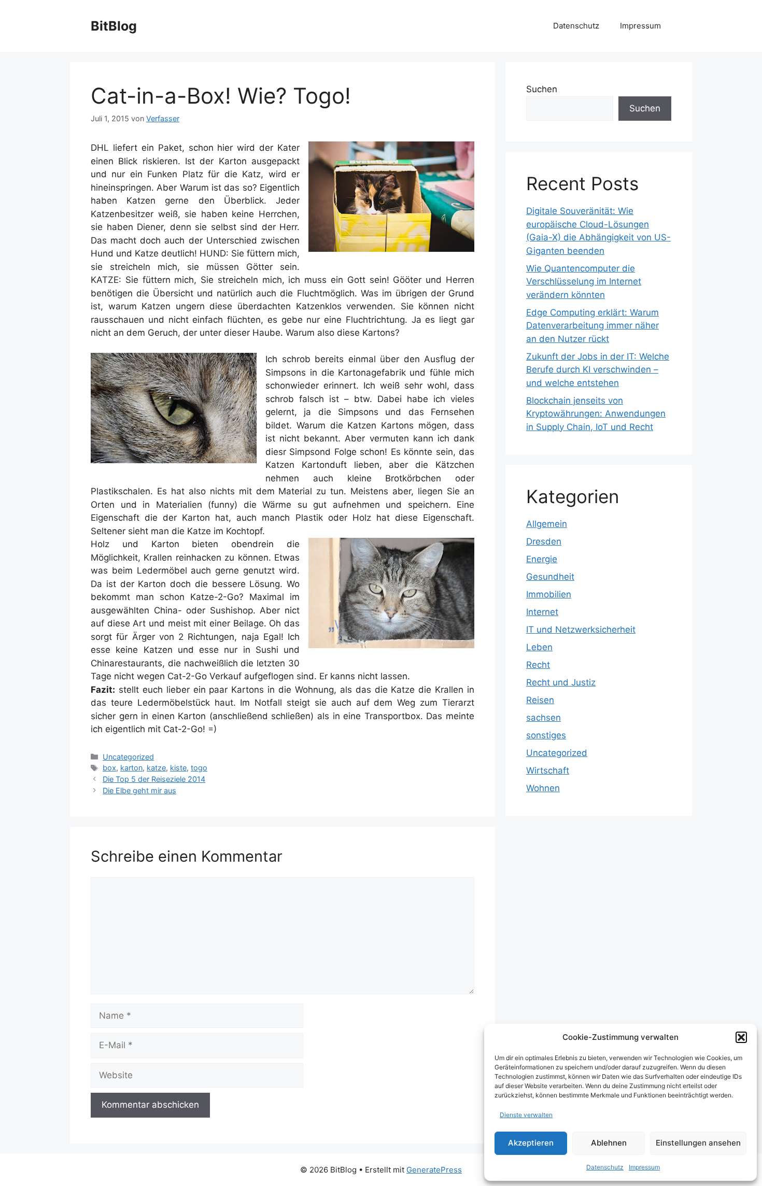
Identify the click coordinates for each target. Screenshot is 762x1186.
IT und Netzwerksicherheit (581, 629)
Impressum (644, 1167)
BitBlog (114, 26)
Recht (538, 665)
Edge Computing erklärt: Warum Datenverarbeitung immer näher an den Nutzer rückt (592, 325)
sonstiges (546, 735)
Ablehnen (609, 1143)
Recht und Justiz (561, 682)
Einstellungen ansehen (698, 1143)
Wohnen (543, 788)
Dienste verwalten (526, 1115)
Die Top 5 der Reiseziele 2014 (154, 779)
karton (131, 767)
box (109, 767)
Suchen (541, 89)
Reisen (540, 700)
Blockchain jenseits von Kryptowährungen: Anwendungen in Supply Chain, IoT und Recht (596, 413)
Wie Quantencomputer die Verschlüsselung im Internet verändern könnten (583, 281)
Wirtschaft (547, 770)
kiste (178, 767)
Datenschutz (605, 1167)
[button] (741, 1037)
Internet (542, 612)
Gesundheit (550, 576)
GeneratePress (434, 1170)
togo (199, 767)
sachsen (543, 717)
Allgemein (546, 524)
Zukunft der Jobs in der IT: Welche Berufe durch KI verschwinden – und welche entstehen (597, 369)
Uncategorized (128, 756)
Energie (541, 559)
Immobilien (548, 594)
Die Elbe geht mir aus (139, 790)
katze (156, 767)
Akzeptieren (531, 1143)
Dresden (543, 541)
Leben (539, 647)
